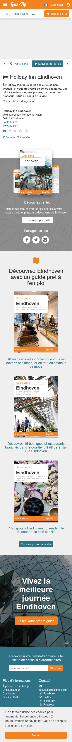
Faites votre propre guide (36, 620)
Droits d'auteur (11, 689)
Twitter (47, 697)
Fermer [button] (36, 735)
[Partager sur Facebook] (26, 239)
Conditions (9, 693)
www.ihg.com (10, 125)
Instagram (49, 701)
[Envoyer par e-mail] (45, 239)
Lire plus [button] (26, 725)
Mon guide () (58, 13)
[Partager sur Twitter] (36, 239)
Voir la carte (20, 63)
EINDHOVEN (20, 14)
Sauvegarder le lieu (49, 63)
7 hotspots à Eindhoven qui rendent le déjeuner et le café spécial (36, 530)
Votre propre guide (39, 220)
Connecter (57, 4)
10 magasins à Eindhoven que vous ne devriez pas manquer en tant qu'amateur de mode (36, 363)
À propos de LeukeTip (16, 686)
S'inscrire (55, 668)
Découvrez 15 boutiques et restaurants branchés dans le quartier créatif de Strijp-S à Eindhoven (36, 447)
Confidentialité (11, 697)
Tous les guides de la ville (36, 544)
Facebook (49, 693)
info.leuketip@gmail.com (53, 689)
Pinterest (48, 704)
